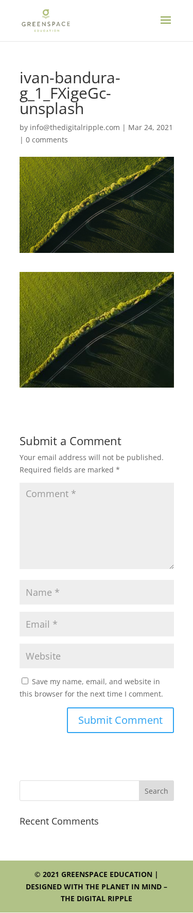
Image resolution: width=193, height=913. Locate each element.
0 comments (47, 139)
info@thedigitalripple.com (75, 127)
